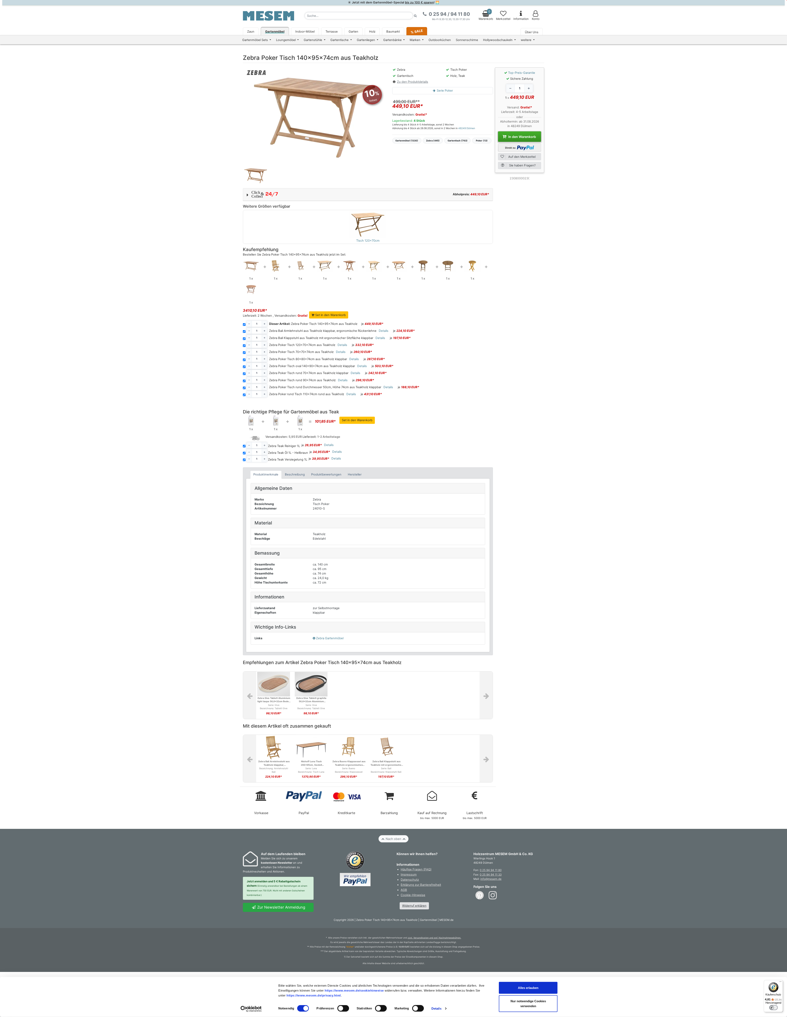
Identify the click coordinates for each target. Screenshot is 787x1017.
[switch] (343, 1008)
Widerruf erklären (414, 906)
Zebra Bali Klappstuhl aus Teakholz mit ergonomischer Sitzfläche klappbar (321, 338)
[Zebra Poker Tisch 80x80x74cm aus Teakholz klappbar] (374, 266)
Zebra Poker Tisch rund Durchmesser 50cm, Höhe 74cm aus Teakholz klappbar (325, 387)
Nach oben (393, 839)
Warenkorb (486, 15)
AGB (404, 890)
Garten (353, 31)
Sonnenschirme (467, 40)
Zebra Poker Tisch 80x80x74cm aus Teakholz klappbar (308, 359)
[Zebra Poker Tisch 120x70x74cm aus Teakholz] (325, 266)
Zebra (329, 638)
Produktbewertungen (326, 474)
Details (436, 1008)
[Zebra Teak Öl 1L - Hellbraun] (276, 420)
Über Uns (531, 32)
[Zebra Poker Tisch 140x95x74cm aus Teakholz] (251, 266)
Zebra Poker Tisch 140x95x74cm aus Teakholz (313, 324)
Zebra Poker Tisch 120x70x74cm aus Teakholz (302, 345)
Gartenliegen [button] (366, 40)
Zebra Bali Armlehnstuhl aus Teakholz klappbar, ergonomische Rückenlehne (322, 331)
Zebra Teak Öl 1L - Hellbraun (288, 452)
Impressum (409, 874)
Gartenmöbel (274, 31)
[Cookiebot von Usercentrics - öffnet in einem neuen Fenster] (251, 1009)
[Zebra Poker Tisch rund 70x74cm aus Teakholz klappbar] (423, 266)
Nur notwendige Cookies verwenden (528, 1003)
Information (521, 18)
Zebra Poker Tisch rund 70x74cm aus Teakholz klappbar (308, 373)
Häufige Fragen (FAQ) (416, 869)
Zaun (250, 31)
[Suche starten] (415, 15)
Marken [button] (415, 40)
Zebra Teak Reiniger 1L (284, 446)
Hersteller (355, 474)
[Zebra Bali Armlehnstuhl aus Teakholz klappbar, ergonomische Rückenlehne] (275, 266)
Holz (372, 31)
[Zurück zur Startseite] (268, 15)
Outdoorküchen (440, 40)
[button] (368, 194)
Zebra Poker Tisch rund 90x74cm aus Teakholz (302, 380)
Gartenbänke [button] (393, 40)
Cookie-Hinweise (413, 895)
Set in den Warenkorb (330, 315)
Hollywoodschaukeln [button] (498, 40)
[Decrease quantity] (510, 88)
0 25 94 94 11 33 (491, 874)
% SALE (416, 31)
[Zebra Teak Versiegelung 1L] (300, 420)
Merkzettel (503, 18)
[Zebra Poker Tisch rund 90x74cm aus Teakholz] (448, 266)
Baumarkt (393, 31)
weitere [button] (526, 40)
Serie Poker (444, 90)
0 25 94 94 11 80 (491, 870)
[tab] (266, 475)
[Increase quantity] (529, 88)
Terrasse (331, 31)
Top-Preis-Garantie (521, 73)
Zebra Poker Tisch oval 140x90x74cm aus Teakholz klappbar (312, 366)
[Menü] (780, 982)
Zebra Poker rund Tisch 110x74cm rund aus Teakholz (306, 394)
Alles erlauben (528, 988)
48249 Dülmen (466, 128)
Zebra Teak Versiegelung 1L (287, 459)
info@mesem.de (491, 878)
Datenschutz (410, 880)
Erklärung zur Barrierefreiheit (421, 885)
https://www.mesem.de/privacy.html (314, 995)
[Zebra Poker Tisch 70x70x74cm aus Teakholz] (349, 266)
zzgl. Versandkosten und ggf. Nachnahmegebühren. (434, 937)
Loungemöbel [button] (286, 40)
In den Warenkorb (521, 137)
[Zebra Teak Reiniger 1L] (251, 420)
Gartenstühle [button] (313, 40)
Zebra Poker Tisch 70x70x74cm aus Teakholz (301, 352)
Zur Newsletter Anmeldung (280, 907)
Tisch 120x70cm (368, 240)
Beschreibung (295, 474)
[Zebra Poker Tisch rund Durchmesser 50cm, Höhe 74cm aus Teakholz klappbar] (472, 266)
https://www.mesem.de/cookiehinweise (354, 990)
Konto (535, 18)
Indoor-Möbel (305, 31)
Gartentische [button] (339, 40)
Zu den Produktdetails (412, 82)
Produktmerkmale (265, 474)
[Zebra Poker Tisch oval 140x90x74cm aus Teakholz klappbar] (398, 266)
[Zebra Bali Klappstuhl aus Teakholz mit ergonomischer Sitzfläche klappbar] (300, 266)
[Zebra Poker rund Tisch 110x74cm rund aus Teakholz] (251, 290)
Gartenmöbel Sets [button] (255, 40)
